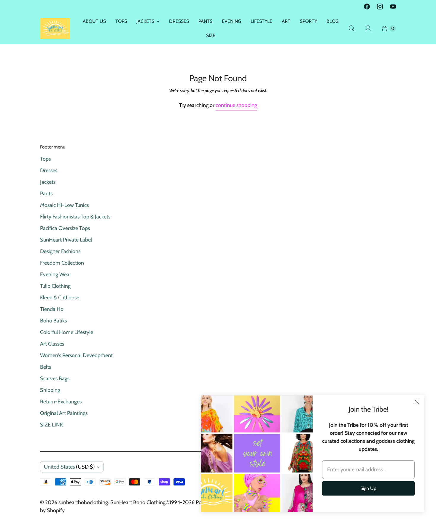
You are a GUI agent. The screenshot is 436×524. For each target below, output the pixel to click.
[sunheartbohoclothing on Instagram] (379, 6)
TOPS (121, 21)
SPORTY (308, 21)
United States (69, 467)
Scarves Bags (54, 378)
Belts (45, 367)
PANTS (205, 21)
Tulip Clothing (55, 286)
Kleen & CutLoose (59, 297)
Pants (46, 193)
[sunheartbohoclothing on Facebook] (366, 6)
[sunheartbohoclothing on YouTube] (393, 6)
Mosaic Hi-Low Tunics (64, 205)
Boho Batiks (53, 320)
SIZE (210, 35)
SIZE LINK (51, 424)
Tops (45, 159)
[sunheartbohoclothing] (55, 28)
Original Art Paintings (63, 413)
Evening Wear (55, 274)
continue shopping (236, 105)
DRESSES (179, 21)
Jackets (47, 182)
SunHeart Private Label (66, 240)
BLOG (333, 21)
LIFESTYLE (261, 21)
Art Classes (52, 344)
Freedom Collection (62, 263)
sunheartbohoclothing (83, 502)
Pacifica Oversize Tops (65, 228)
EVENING (231, 21)
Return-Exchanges (61, 401)
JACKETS (145, 21)
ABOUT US (94, 21)
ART (286, 21)
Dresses (48, 170)
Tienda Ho (51, 309)
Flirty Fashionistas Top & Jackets (75, 216)
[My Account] (368, 28)
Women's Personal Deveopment (76, 355)
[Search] (351, 28)
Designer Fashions (60, 251)
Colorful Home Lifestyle (66, 332)
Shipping (50, 390)
